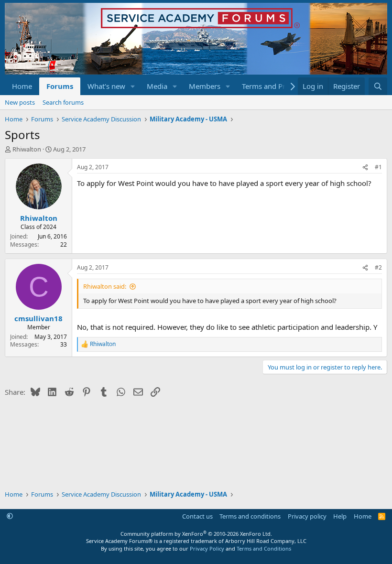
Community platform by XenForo (196, 533)
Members (204, 86)
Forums (59, 86)
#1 (378, 167)
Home (22, 86)
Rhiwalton (26, 149)
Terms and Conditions (264, 548)
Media (157, 86)
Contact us (197, 516)
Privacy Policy (207, 548)
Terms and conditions (250, 516)
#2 (378, 267)
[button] (133, 86)
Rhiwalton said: (104, 286)
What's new (106, 86)
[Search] (378, 86)
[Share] (365, 167)
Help (340, 516)
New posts (20, 102)
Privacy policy (307, 516)
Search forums (63, 102)
